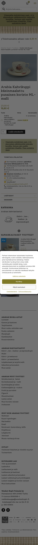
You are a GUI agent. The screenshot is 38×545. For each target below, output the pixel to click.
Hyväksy (19, 282)
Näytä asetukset (19, 287)
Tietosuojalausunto (24, 291)
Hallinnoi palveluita (19, 276)
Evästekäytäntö (12, 291)
